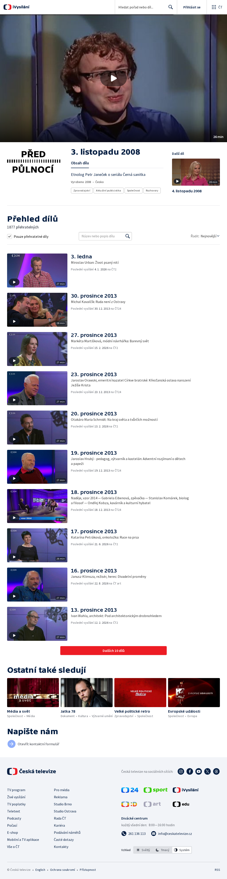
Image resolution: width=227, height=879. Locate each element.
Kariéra (59, 825)
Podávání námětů (67, 832)
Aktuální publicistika (108, 190)
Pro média (61, 790)
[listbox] (162, 850)
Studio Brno (63, 804)
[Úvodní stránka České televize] (32, 771)
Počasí (12, 825)
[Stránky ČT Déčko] (129, 805)
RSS (217, 870)
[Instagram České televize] (180, 771)
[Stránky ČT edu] (181, 805)
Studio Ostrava (65, 811)
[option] (143, 850)
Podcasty (14, 818)
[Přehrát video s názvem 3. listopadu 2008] (113, 78)
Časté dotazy (64, 839)
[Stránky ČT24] (129, 791)
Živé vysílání (16, 797)
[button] (113, 78)
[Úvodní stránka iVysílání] (20, 7)
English (40, 870)
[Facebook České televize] (189, 771)
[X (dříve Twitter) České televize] (207, 771)
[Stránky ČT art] (152, 805)
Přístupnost (88, 870)
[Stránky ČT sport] (156, 791)
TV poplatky (16, 804)
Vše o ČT (13, 846)
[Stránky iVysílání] (186, 791)
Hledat (170, 7)
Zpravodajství (81, 190)
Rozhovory (152, 190)
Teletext (13, 811)
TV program (16, 790)
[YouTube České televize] (198, 771)
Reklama (60, 797)
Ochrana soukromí (62, 870)
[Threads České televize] (216, 771)
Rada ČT (60, 818)
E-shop (12, 832)
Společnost (133, 190)
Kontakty (61, 846)
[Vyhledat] (127, 236)
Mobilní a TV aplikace (23, 839)
